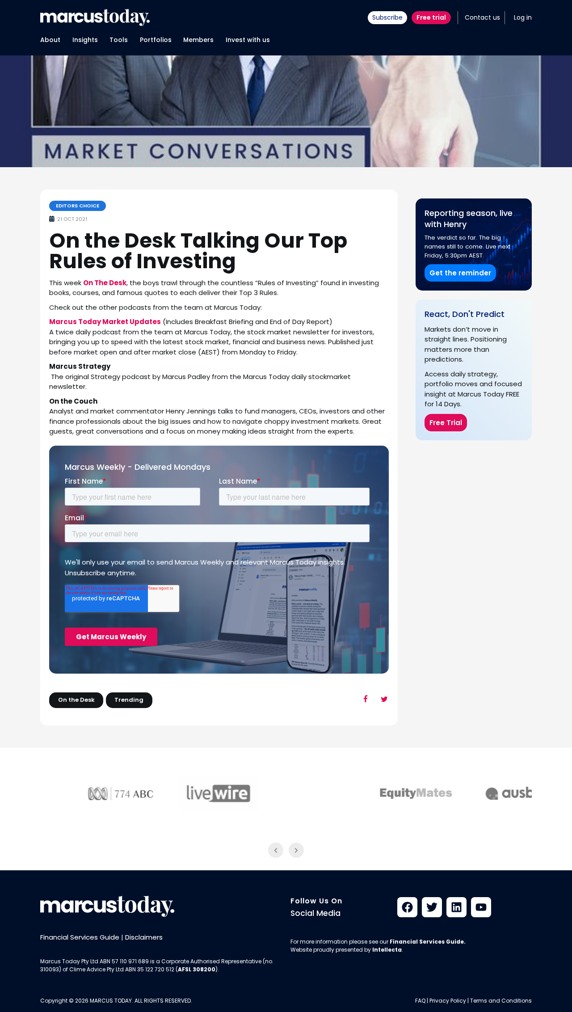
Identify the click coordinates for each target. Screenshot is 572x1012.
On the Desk (76, 700)
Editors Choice (77, 205)
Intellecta (387, 949)
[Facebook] (407, 907)
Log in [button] (523, 17)
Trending (128, 700)
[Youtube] (481, 907)
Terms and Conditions (501, 1000)
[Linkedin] (456, 907)
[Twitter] (432, 907)
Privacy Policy (447, 1000)
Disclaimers (144, 937)
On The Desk (104, 282)
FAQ (420, 1000)
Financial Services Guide (79, 937)
